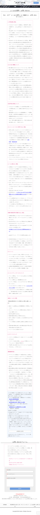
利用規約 (5, 504)
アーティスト (35, 6)
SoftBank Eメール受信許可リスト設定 (17, 406)
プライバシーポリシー (25, 504)
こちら (22, 341)
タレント (25, 6)
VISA (10, 141)
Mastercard (14, 141)
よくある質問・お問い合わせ (35, 505)
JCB (28, 139)
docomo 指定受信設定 (14, 399)
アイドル (5, 6)
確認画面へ (20, 488)
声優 (15, 6)
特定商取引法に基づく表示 (15, 505)
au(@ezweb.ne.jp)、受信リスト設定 (17, 402)
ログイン (36, 2)
